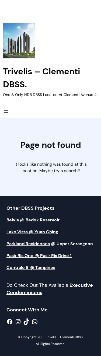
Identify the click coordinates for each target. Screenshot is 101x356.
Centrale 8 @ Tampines (30, 267)
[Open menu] (6, 111)
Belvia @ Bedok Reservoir (33, 220)
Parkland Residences (28, 244)
